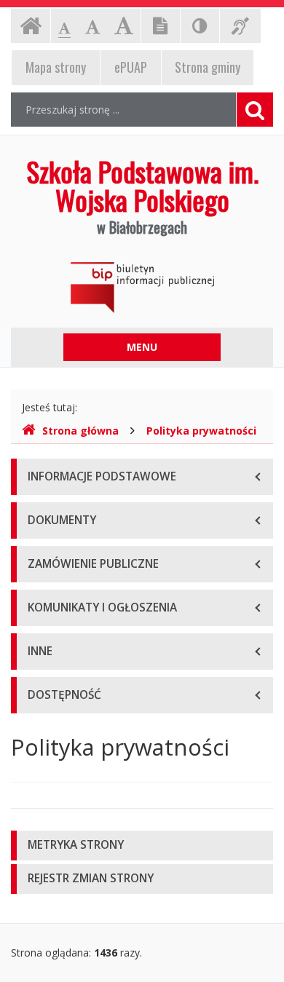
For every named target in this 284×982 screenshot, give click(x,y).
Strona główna (80, 430)
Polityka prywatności (201, 430)
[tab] (142, 845)
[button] (142, 845)
